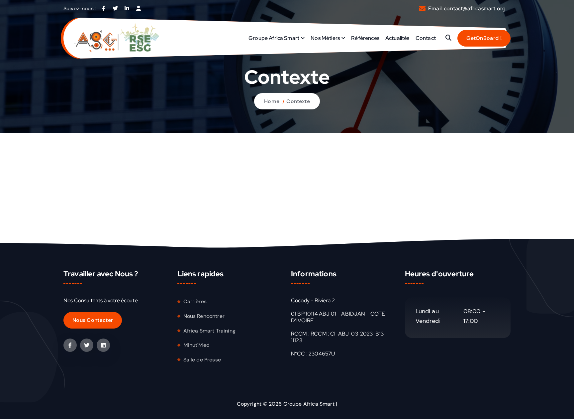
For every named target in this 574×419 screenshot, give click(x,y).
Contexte (298, 101)
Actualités (397, 38)
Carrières (195, 301)
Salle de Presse (202, 359)
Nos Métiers (325, 38)
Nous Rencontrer (204, 316)
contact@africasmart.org (475, 8)
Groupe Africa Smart (273, 38)
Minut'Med (196, 345)
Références (365, 38)
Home (271, 101)
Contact (426, 38)
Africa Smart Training (209, 330)
